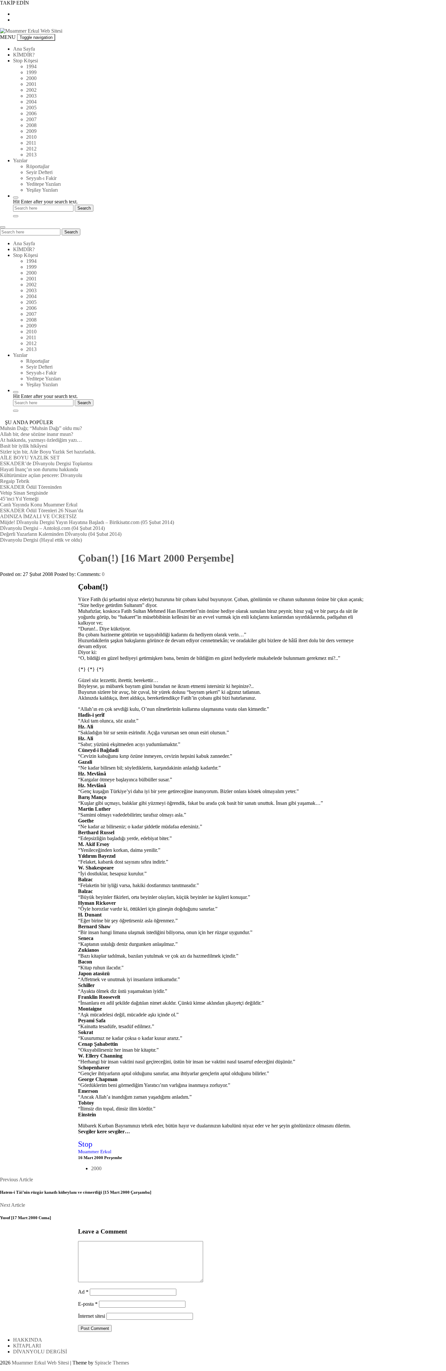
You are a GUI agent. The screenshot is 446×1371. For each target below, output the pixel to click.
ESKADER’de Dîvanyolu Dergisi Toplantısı (46, 463)
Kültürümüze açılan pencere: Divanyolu (41, 475)
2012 (31, 148)
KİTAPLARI (27, 1345)
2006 (31, 113)
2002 (31, 90)
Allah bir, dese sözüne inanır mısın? (36, 434)
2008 (31, 125)
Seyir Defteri (39, 172)
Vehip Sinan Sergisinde (24, 493)
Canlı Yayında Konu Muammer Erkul (38, 504)
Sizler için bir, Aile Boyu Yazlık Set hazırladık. (48, 451)
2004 (31, 101)
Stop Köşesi (25, 60)
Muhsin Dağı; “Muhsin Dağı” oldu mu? (41, 428)
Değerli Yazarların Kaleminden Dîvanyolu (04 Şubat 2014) (60, 534)
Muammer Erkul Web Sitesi (40, 1362)
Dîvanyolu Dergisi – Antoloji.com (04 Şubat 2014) (52, 528)
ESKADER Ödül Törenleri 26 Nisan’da (41, 510)
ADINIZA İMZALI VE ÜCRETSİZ (38, 516)
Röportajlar (37, 166)
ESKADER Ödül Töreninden (31, 487)
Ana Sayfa (24, 49)
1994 (31, 66)
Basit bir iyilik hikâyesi (23, 446)
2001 (31, 84)
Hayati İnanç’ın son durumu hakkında (39, 469)
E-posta (88, 1304)
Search (71, 232)
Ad (83, 1292)
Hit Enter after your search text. (45, 201)
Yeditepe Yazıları (43, 184)
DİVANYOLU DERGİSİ (40, 1351)
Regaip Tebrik (14, 481)
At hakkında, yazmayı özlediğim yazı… (41, 440)
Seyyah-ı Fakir (41, 178)
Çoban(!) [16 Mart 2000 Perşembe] (156, 558)
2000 (31, 78)
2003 (31, 96)
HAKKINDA (27, 1340)
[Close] (15, 216)
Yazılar (20, 160)
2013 (31, 154)
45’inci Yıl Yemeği (19, 499)
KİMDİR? (24, 54)
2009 (31, 131)
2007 (31, 119)
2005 (31, 107)
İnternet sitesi (91, 1316)
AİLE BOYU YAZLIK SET (30, 457)
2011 (31, 143)
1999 (31, 72)
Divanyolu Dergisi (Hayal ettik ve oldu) (41, 540)
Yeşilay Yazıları (42, 190)
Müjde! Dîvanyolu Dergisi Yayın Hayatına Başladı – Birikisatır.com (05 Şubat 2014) (87, 522)
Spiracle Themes (112, 1362)
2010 (31, 137)
